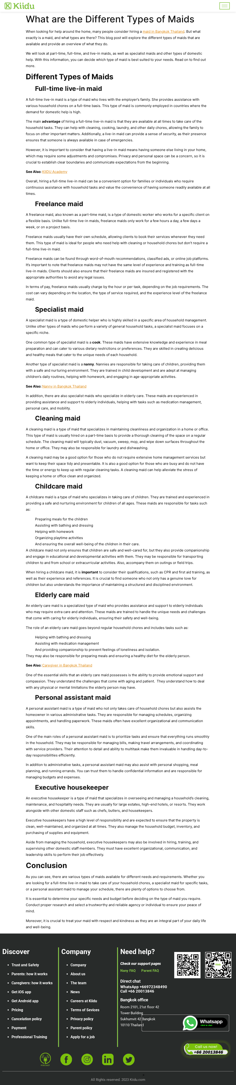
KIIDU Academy (54, 171)
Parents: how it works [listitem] (29, 974)
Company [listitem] (78, 965)
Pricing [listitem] (17, 1010)
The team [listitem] (78, 983)
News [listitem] (75, 992)
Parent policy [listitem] (81, 1028)
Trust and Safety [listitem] (25, 965)
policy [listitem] (37, 1019)
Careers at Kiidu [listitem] (84, 1001)
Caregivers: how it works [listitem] (32, 983)
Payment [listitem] (19, 1028)
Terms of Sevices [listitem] (85, 1010)
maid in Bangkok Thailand (163, 31)
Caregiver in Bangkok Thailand (67, 665)
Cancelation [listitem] (21, 1019)
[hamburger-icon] (224, 5)
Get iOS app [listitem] (21, 992)
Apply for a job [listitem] (83, 1037)
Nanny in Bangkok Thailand (64, 386)
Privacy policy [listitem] (82, 1019)
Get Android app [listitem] (25, 1001)
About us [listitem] (78, 974)
